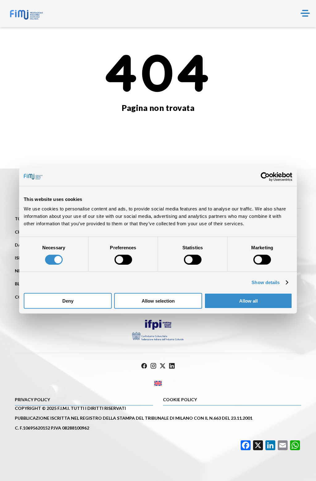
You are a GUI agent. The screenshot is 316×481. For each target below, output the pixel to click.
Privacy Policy (32, 399)
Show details (266, 282)
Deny (67, 301)
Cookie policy (180, 399)
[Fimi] (26, 15)
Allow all (248, 301)
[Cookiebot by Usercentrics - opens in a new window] (265, 176)
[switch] (123, 259)
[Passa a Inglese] (158, 383)
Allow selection (158, 301)
